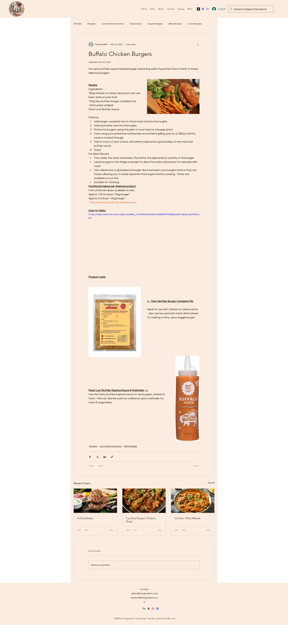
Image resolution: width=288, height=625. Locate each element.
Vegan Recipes (155, 24)
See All (211, 483)
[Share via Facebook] (89, 456)
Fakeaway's (136, 24)
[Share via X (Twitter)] (97, 456)
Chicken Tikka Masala (187, 518)
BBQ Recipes (175, 24)
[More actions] (198, 44)
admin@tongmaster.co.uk (144, 593)
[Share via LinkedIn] (104, 456)
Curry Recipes (195, 24)
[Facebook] (202, 8)
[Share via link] (112, 456)
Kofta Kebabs (85, 518)
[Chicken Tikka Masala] (192, 501)
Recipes (91, 24)
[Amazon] (198, 8)
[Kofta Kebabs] (95, 501)
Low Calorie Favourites (113, 24)
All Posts (77, 24)
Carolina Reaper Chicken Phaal (141, 520)
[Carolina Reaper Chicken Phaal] (144, 501)
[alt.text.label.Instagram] (207, 8)
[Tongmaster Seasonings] (144, 608)
